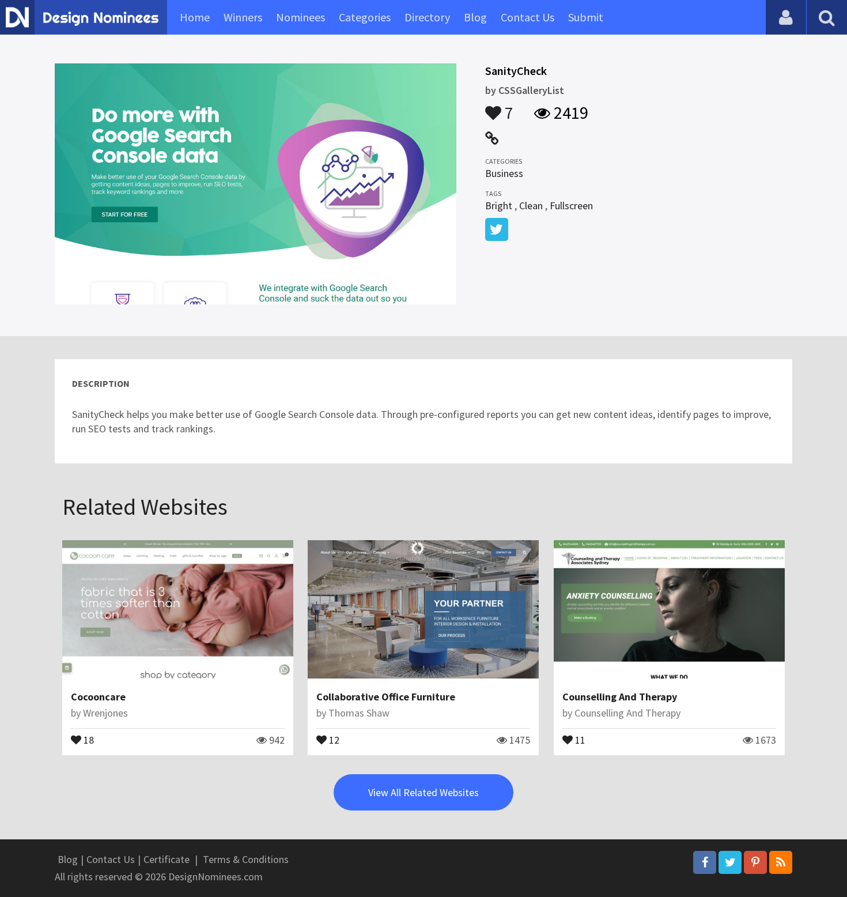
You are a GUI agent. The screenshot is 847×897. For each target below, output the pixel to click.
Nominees (300, 17)
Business (504, 173)
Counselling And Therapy (619, 696)
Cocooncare (98, 696)
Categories (365, 17)
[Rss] (780, 862)
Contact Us (527, 17)
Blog (475, 17)
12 (333, 739)
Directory (427, 17)
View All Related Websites (423, 792)
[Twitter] (730, 862)
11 (579, 739)
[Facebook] (704, 862)
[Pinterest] (755, 862)
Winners (243, 17)
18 (87, 739)
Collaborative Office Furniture (385, 696)
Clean (531, 205)
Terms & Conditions (246, 859)
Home (195, 17)
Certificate (166, 859)
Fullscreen (571, 205)
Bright (498, 205)
